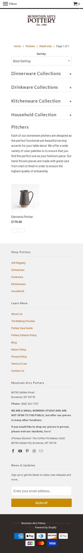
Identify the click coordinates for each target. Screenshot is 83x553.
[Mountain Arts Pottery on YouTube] (20, 451)
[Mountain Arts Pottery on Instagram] (34, 451)
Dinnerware (17, 269)
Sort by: (41, 53)
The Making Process (23, 321)
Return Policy (18, 349)
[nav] (10, 4)
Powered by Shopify (45, 527)
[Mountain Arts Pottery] (41, 20)
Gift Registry (18, 262)
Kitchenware (18, 284)
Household (17, 291)
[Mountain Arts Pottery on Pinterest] (27, 451)
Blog (14, 342)
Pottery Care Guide (22, 328)
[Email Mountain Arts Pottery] (41, 451)
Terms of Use (19, 363)
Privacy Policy (19, 356)
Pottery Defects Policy (24, 335)
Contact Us (17, 370)
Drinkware (17, 277)
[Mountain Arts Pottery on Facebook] (13, 451)
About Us (16, 314)
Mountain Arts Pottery (33, 523)
